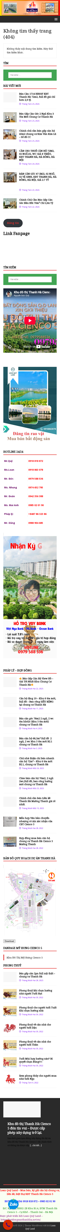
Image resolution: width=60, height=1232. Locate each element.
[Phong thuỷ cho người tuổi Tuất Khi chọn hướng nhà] (10, 1014)
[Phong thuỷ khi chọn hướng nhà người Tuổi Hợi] (10, 997)
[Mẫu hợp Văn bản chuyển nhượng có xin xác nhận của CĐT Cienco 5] (10, 824)
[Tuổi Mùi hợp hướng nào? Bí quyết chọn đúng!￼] (10, 1065)
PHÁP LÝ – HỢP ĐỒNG (17, 670)
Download (9, 941)
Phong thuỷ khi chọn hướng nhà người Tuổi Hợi (35, 992)
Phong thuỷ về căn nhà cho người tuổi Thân (35, 1043)
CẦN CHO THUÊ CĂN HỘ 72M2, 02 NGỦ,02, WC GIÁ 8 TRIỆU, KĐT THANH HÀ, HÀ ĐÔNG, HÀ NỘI (37, 155)
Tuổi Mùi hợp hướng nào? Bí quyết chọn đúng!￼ (36, 1060)
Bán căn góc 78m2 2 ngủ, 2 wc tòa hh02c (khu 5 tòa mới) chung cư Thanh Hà (36, 721)
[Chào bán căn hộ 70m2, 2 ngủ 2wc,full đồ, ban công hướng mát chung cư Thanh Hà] (10, 785)
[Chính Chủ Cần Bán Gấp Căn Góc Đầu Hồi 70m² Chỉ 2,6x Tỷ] (10, 206)
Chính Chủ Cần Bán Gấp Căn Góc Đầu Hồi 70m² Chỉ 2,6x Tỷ (36, 201)
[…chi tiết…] (36, 1145)
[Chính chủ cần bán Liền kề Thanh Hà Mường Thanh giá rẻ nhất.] (10, 804)
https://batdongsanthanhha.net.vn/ (21, 1219)
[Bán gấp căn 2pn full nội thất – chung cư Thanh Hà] (10, 980)
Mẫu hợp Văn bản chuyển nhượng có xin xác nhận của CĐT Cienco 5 (35, 821)
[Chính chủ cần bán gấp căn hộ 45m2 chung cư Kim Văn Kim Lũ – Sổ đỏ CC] (10, 137)
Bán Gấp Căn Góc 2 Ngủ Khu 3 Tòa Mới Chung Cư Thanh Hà (36, 115)
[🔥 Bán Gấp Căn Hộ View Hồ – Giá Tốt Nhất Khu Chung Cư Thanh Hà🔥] (10, 685)
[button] (55, 19)
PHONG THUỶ (12, 965)
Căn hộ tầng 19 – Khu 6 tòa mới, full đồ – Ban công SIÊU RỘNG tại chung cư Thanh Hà (37, 701)
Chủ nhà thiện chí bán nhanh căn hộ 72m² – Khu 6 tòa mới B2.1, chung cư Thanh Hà (36, 761)
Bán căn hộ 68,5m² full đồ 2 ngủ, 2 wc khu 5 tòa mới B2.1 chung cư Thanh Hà (35, 741)
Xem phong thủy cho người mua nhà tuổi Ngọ (37, 1077)
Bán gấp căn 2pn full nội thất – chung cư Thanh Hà (37, 975)
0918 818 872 (30, 1201)
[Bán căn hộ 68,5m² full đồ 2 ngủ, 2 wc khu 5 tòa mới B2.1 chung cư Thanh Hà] (10, 745)
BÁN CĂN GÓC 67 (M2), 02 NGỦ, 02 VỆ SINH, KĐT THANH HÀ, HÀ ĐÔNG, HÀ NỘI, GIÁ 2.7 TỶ (37, 180)
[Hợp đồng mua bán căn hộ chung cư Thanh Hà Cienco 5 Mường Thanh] (10, 844)
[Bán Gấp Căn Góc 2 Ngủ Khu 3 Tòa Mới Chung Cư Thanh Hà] (10, 120)
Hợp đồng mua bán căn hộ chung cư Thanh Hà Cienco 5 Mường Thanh (36, 841)
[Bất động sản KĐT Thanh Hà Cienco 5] (30, 13)
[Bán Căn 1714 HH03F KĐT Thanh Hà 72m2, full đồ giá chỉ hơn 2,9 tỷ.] (10, 100)
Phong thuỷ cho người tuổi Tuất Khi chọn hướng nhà (37, 1009)
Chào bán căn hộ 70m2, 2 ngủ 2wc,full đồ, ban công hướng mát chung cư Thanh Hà (36, 781)
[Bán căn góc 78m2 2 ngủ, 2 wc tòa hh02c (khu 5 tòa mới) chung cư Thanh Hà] (10, 725)
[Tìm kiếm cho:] (30, 75)
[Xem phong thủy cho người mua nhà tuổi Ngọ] (10, 1082)
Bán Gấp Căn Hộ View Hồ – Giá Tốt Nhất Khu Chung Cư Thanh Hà (36, 681)
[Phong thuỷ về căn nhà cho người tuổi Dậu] (10, 1031)
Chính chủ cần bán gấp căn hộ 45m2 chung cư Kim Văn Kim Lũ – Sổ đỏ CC (37, 133)
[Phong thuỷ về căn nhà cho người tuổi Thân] (10, 1048)
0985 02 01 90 (47, 1201)
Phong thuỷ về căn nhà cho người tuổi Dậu (35, 1026)
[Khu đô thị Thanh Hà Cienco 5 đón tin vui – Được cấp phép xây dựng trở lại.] (30, 1109)
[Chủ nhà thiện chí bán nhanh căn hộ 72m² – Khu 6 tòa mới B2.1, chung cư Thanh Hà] (10, 765)
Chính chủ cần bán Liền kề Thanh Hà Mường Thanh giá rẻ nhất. (37, 801)
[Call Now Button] (8, 1225)
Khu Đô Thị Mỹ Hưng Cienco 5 (25, 957)
